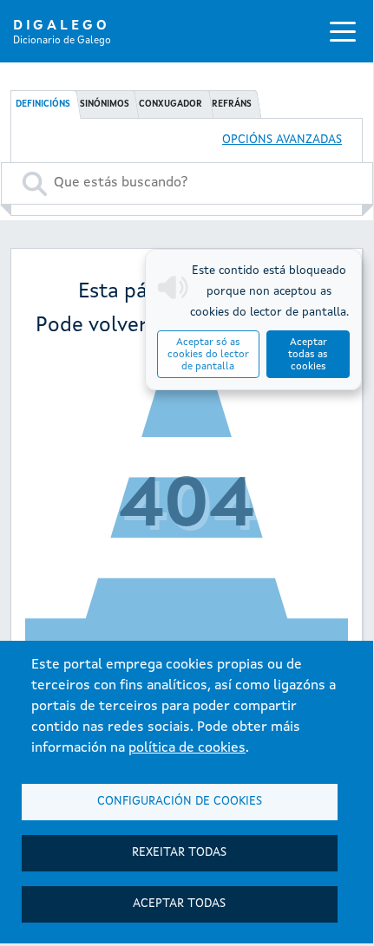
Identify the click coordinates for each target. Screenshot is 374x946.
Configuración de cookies (179, 801)
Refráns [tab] (232, 104)
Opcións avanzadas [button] (282, 140)
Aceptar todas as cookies (308, 354)
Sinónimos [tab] (104, 104)
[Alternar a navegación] (343, 31)
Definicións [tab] (43, 104)
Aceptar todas (179, 904)
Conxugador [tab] (170, 104)
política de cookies (187, 748)
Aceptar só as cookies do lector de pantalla (208, 354)
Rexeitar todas (179, 852)
